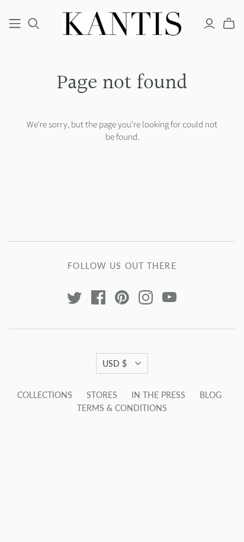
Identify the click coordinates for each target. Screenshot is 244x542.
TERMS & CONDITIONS (122, 408)
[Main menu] (15, 24)
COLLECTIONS (44, 395)
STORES (101, 395)
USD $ (114, 363)
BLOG (210, 395)
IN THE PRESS (158, 395)
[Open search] (34, 24)
